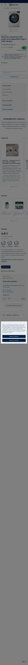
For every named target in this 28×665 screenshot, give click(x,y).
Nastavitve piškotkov (14, 336)
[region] (14, 332)
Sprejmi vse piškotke (14, 340)
